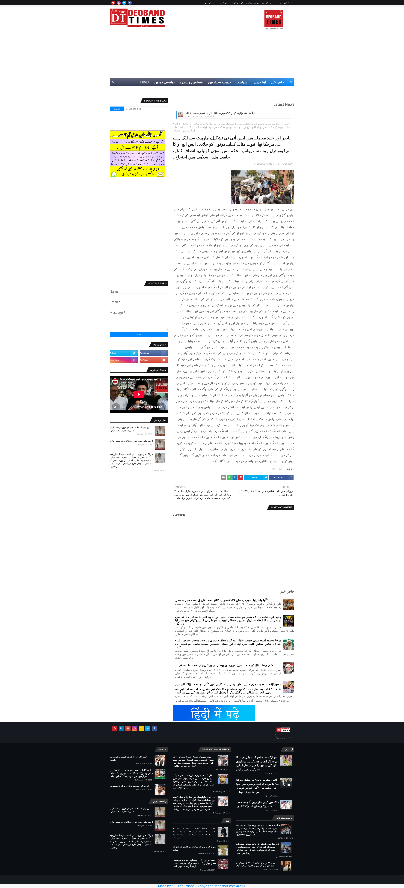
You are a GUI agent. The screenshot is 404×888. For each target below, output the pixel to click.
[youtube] (154, 360)
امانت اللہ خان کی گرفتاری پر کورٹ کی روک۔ (129, 785)
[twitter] (124, 3)
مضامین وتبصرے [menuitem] (191, 82)
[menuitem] (290, 82)
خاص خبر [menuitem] (277, 82)
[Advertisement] (202, 54)
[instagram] (119, 3)
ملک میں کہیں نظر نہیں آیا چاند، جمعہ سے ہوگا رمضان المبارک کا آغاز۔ (257, 804)
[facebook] (130, 3)
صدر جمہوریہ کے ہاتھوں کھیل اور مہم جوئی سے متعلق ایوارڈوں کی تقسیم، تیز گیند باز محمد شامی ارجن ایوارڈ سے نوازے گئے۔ (194, 863)
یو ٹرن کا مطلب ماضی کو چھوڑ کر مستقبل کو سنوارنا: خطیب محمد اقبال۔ (129, 429)
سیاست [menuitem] (241, 82)
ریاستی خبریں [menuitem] (164, 82)
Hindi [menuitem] (145, 82)
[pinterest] (113, 3)
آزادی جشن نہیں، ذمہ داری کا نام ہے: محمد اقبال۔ (131, 440)
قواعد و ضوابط (237, 2)
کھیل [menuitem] (258, 89)
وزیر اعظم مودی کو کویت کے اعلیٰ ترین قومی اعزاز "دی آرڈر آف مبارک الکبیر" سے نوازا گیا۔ (255, 864)
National (187, 123)
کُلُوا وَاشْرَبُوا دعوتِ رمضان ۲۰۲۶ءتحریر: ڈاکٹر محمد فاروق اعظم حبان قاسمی (221, 600)
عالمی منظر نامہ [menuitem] (279, 89)
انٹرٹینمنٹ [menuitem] (243, 89)
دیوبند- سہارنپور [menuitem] (219, 82)
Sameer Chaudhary (284, 164)
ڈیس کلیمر (224, 2)
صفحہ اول (288, 2)
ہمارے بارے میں (268, 2)
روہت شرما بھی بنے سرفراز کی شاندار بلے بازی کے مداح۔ (194, 848)
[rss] (141, 728)
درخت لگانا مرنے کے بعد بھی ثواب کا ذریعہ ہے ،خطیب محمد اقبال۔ (219, 113)
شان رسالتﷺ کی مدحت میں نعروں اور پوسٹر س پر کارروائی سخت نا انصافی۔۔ (224, 665)
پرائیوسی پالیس (252, 2)
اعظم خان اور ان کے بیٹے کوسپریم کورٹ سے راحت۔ (129, 758)
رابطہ (279, 2)
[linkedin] (121, 728)
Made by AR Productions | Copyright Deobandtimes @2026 (202, 886)
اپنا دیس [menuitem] (260, 82)
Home (176, 123)
